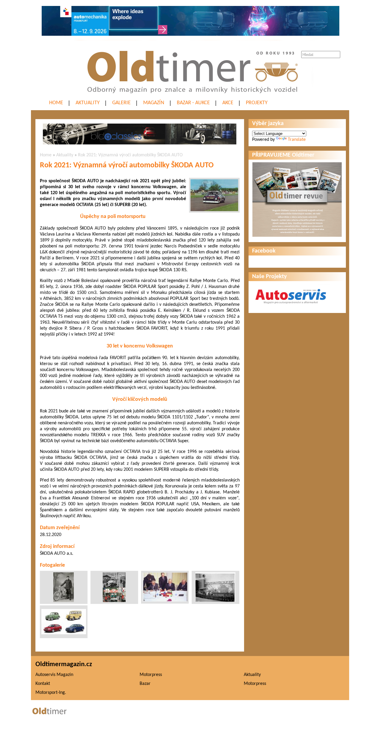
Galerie (121, 103)
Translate (297, 139)
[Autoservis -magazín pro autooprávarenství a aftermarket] (291, 306)
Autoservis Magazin (54, 674)
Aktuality (88, 103)
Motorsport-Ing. (50, 692)
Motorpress (151, 674)
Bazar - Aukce (193, 103)
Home (56, 103)
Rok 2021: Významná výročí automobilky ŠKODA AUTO (130, 155)
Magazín (153, 103)
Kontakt (42, 683)
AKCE (227, 103)
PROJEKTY (257, 103)
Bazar (145, 683)
